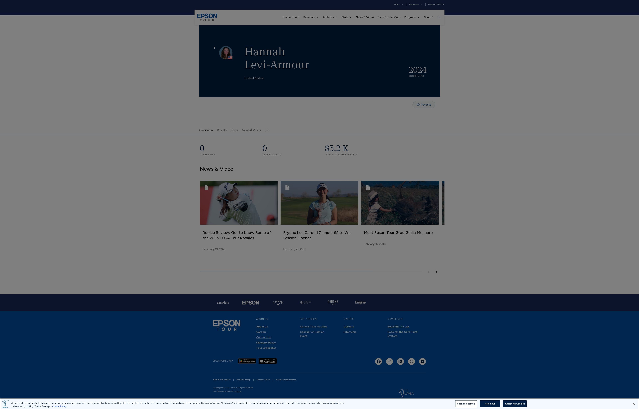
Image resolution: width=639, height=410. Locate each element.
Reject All (490, 403)
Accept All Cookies (515, 403)
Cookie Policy (59, 406)
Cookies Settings (466, 403)
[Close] (633, 403)
